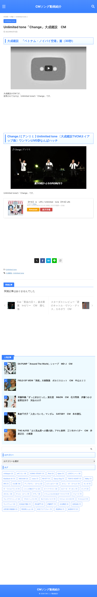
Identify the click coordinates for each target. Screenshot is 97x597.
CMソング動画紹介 (48, 6)
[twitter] (36, 260)
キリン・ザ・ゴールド (71, 484)
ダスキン (7, 494)
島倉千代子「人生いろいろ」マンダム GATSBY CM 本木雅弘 (49, 414)
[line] (54, 260)
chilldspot (8, 473)
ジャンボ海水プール (32, 489)
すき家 (16, 484)
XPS (6, 484)
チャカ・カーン (22, 494)
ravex (35, 479)
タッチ (84, 489)
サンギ (87, 484)
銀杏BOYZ (73, 509)
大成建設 (9, 273)
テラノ (36, 494)
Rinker (35, 204)
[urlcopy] (60, 260)
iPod (51, 473)
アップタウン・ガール (33, 484)
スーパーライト (50, 489)
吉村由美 (76, 504)
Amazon (33, 209)
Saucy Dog (59, 479)
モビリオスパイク (48, 499)
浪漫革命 (60, 509)
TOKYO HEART (74, 479)
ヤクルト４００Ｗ (66, 499)
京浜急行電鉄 (25, 504)
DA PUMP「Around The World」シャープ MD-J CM (45, 364)
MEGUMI (23, 479)
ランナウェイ (9, 504)
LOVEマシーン (74, 473)
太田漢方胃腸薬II (10, 509)
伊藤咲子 (51, 504)
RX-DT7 (46, 479)
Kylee (61, 473)
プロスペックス (30, 499)
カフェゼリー (52, 484)
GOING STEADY (37, 473)
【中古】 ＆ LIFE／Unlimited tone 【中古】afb (48, 202)
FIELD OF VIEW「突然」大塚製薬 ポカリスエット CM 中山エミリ (52, 380)
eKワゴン (21, 473)
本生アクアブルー (44, 509)
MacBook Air (9, 479)
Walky (88, 479)
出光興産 (64, 504)
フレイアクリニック (11, 499)
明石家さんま (27, 509)
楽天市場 (46, 209)
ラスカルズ (83, 499)
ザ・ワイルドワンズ (11, 489)
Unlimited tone (11, 269)
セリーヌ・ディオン (69, 489)
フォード (77, 494)
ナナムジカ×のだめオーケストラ (56, 494)
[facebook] (42, 260)
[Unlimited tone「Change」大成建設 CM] (48, 260)
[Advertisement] (48, 114)
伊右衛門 (39, 504)
